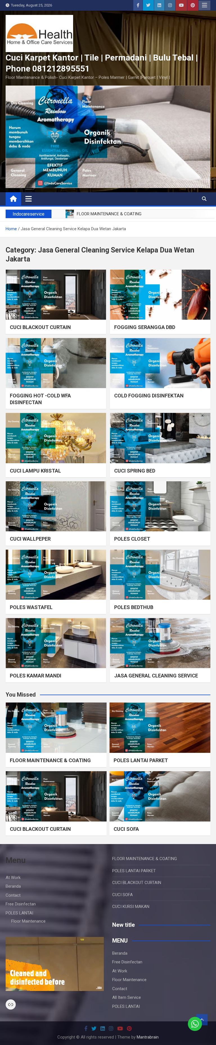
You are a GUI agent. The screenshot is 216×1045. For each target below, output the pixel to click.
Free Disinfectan (21, 904)
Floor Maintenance (28, 921)
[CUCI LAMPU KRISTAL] (56, 438)
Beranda (13, 886)
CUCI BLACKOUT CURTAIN (40, 327)
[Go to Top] (202, 1019)
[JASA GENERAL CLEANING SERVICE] (160, 643)
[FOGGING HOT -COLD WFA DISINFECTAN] (56, 363)
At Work (13, 877)
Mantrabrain (148, 1037)
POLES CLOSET (132, 539)
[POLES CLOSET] (160, 506)
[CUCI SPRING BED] (160, 438)
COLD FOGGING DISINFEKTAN (149, 396)
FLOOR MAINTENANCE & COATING (50, 760)
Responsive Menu (204, 5)
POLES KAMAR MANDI (35, 676)
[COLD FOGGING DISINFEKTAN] (160, 363)
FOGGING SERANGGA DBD (144, 327)
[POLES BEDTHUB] (160, 575)
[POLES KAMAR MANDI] (56, 643)
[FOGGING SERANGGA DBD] (160, 295)
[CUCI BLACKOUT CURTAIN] (56, 295)
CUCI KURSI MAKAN (130, 906)
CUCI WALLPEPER (30, 539)
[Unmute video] (55, 964)
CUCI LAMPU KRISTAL (35, 471)
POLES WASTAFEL (31, 607)
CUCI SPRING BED (134, 471)
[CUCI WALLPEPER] (56, 506)
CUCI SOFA (126, 829)
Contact (13, 895)
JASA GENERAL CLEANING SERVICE (156, 676)
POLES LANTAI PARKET (141, 760)
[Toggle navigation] (28, 198)
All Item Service (126, 997)
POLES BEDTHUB (133, 607)
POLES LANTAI (19, 913)
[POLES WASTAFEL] (56, 575)
